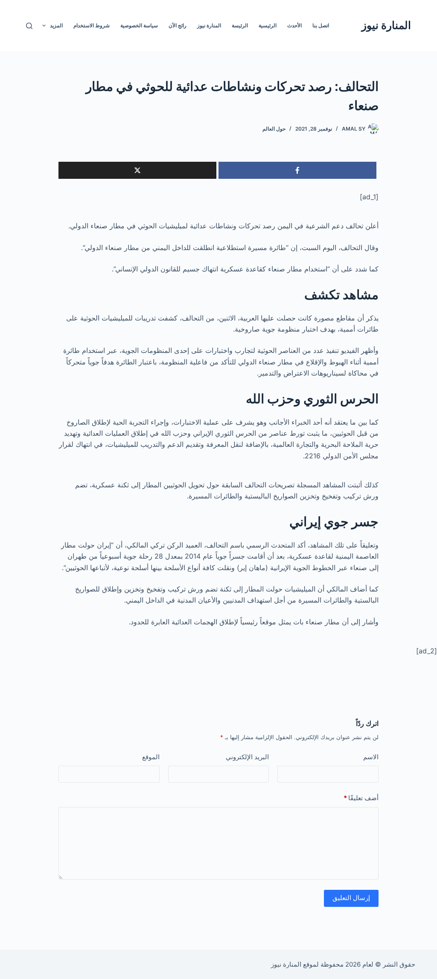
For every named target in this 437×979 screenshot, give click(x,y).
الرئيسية (268, 25)
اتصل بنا (320, 25)
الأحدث (294, 25)
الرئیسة (240, 25)
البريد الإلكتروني (247, 757)
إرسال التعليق (351, 898)
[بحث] (29, 26)
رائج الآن (177, 25)
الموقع (151, 757)
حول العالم (274, 128)
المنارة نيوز (386, 25)
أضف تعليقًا (361, 798)
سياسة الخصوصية (139, 25)
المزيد (56, 25)
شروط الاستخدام (91, 25)
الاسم (371, 757)
